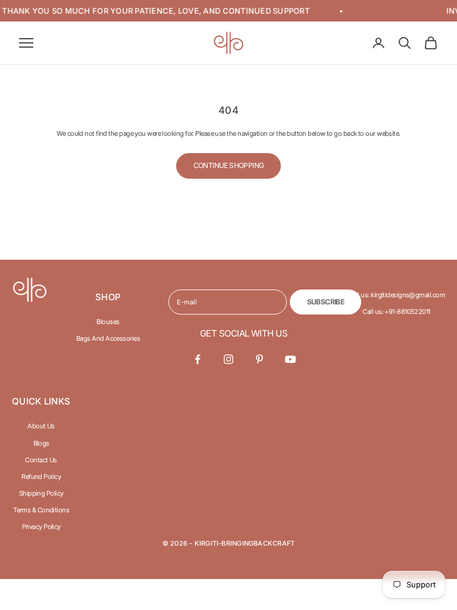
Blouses (107, 322)
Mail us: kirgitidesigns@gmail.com (396, 295)
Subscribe (326, 301)
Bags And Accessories (108, 338)
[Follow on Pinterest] (259, 359)
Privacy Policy (41, 526)
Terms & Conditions (41, 510)
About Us (41, 426)
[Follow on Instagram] (228, 359)
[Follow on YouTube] (290, 359)
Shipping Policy (41, 493)
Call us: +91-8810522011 (396, 311)
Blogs (41, 443)
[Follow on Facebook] (198, 359)
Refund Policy (41, 476)
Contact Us (41, 460)
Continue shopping (228, 165)
